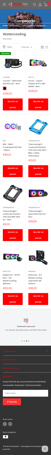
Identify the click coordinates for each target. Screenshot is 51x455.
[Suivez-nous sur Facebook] (5, 424)
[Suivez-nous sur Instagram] (10, 424)
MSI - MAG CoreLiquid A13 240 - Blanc (12, 147)
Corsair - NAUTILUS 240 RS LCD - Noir (12, 82)
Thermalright (34, 141)
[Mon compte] (40, 4)
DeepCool (7, 271)
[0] (46, 4)
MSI (4, 141)
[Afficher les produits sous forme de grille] (42, 47)
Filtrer (9, 47)
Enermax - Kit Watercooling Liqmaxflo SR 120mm (35, 279)
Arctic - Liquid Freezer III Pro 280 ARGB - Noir (36, 83)
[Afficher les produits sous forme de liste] (47, 47)
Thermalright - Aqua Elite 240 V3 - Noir (37, 214)
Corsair (6, 77)
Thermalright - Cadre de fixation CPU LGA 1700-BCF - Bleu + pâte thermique (38, 150)
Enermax (32, 271)
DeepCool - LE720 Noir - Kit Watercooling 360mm (11, 279)
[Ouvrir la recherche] (34, 4)
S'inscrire (12, 401)
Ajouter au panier (13, 104)
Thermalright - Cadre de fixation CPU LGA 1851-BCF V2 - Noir (11, 215)
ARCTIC (31, 77)
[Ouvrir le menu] (4, 4)
